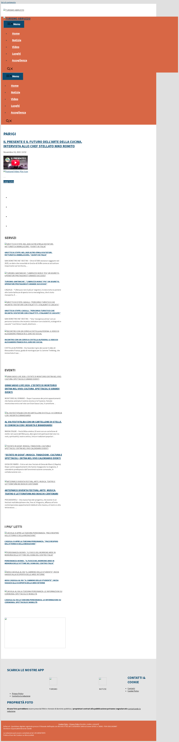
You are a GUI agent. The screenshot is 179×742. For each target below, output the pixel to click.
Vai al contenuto (8, 2)
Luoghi (16, 53)
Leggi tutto (8, 181)
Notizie (16, 40)
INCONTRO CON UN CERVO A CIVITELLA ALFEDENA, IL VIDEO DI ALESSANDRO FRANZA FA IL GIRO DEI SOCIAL (31, 340)
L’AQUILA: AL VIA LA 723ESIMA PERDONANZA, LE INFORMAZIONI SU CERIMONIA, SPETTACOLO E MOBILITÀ (33, 601)
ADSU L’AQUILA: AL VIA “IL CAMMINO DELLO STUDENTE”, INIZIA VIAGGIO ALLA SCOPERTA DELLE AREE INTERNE (31, 581)
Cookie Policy (133, 691)
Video (15, 47)
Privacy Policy (17, 693)
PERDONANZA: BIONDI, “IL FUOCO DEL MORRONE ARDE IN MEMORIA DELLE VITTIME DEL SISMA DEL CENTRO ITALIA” (29, 561)
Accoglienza (19, 60)
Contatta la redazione (21, 696)
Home (16, 33)
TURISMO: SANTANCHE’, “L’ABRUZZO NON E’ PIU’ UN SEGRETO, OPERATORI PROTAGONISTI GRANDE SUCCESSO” (32, 282)
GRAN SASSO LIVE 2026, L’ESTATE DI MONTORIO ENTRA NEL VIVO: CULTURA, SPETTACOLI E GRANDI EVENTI (32, 389)
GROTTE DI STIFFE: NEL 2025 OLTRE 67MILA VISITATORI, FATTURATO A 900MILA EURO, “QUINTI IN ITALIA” (28, 253)
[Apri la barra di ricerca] (10, 69)
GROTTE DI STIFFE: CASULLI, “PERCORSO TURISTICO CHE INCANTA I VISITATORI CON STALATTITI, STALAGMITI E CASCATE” (33, 311)
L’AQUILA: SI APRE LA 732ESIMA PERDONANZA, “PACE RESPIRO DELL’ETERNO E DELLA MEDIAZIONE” (31, 542)
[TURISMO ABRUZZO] (16, 18)
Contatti (131, 688)
